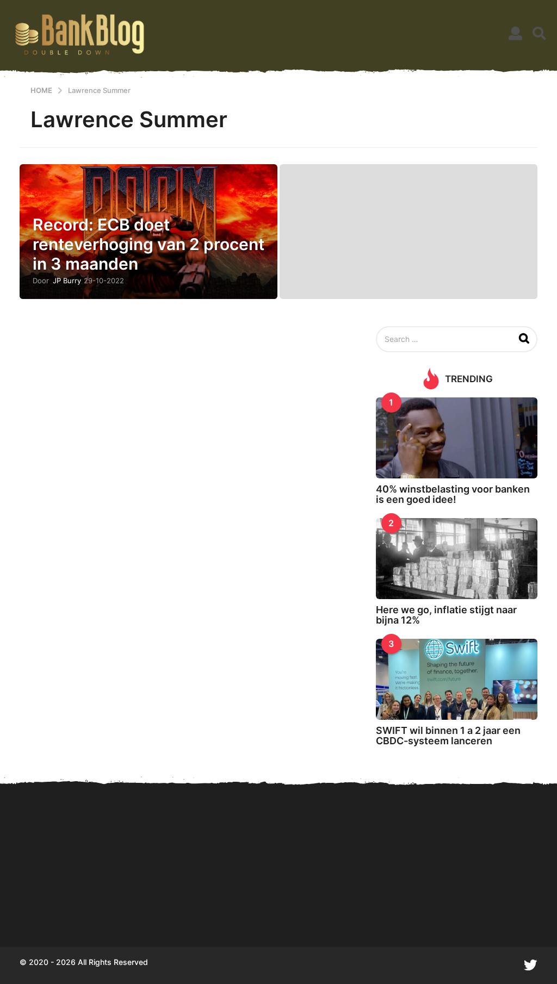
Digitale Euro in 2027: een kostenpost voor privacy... (292, 908)
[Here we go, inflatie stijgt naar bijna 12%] (456, 558)
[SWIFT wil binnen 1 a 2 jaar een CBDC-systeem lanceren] (456, 679)
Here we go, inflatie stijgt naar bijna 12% (446, 615)
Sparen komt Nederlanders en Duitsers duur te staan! (183, 908)
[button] (515, 34)
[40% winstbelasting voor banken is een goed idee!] (456, 437)
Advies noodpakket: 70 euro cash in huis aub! (509, 908)
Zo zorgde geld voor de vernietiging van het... (400, 908)
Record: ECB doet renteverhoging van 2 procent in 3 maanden (148, 244)
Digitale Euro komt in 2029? (74, 908)
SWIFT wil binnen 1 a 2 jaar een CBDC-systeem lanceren (448, 735)
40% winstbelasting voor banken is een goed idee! (453, 494)
